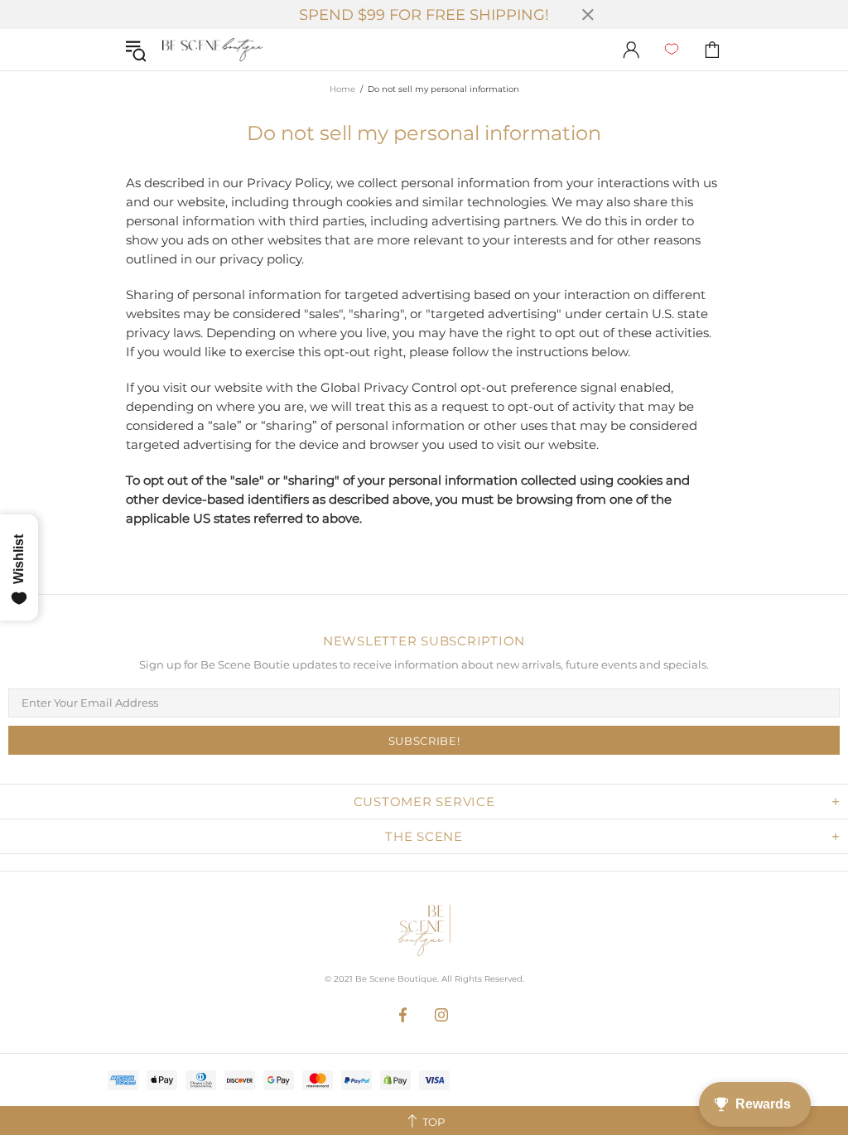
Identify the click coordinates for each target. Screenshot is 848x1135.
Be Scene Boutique (212, 50)
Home (342, 89)
